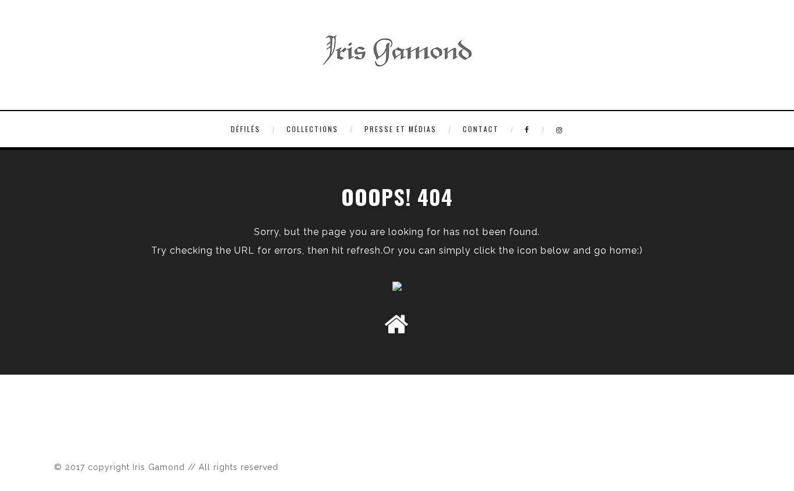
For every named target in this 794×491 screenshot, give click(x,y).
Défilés (245, 129)
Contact (481, 129)
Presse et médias (400, 129)
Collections (312, 129)
